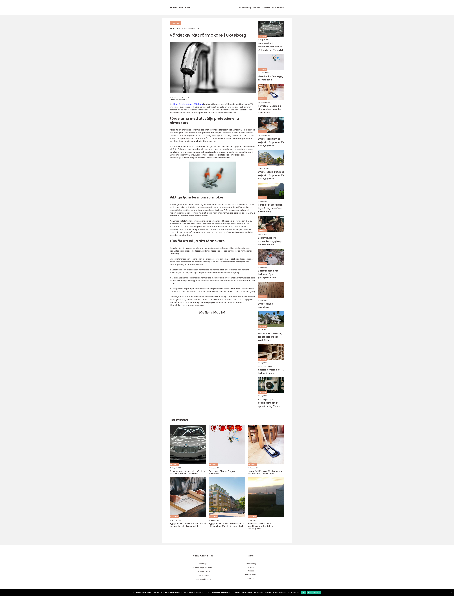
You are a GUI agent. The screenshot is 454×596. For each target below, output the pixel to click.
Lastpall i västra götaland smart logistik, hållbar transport (271, 370)
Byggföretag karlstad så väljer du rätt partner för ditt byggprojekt (271, 175)
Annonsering (245, 7)
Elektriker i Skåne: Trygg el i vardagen (270, 78)
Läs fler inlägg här (213, 312)
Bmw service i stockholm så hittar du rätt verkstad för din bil (270, 47)
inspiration (175, 23)
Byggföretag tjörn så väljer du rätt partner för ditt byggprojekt (271, 142)
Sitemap (250, 578)
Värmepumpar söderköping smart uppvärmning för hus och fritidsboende (269, 403)
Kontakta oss (278, 7)
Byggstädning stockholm (265, 305)
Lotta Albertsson (193, 28)
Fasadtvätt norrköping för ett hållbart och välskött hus (270, 337)
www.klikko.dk (205, 579)
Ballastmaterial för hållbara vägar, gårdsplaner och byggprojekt (268, 274)
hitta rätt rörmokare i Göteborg (188, 104)
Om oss (256, 7)
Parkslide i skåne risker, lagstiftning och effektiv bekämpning (271, 208)
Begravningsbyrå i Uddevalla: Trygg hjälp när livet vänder (270, 241)
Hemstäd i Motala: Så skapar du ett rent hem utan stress (270, 109)
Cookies (266, 7)
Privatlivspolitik (314, 592)
